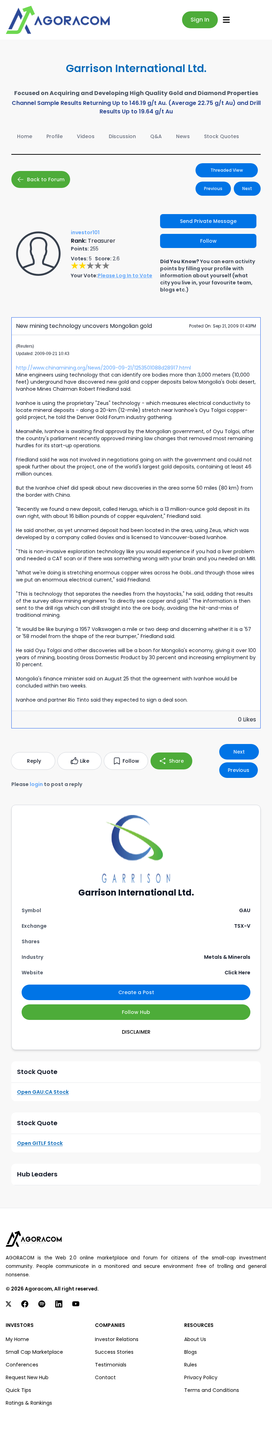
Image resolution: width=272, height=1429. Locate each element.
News (183, 136)
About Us (195, 1339)
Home (24, 136)
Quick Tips (18, 1390)
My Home (17, 1339)
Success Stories (114, 1352)
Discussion (122, 136)
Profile (54, 136)
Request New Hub (27, 1377)
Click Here (237, 972)
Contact (105, 1377)
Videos (86, 136)
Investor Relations (116, 1339)
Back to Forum (45, 179)
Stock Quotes (221, 136)
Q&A (156, 136)
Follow (208, 240)
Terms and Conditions (211, 1390)
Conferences (22, 1364)
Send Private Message (208, 221)
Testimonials (110, 1364)
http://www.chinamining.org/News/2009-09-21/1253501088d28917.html (103, 367)
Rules (190, 1364)
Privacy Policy (200, 1377)
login (36, 784)
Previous (213, 188)
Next (247, 188)
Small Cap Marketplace (34, 1352)
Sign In (200, 20)
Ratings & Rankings (29, 1402)
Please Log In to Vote (125, 275)
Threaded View (226, 170)
